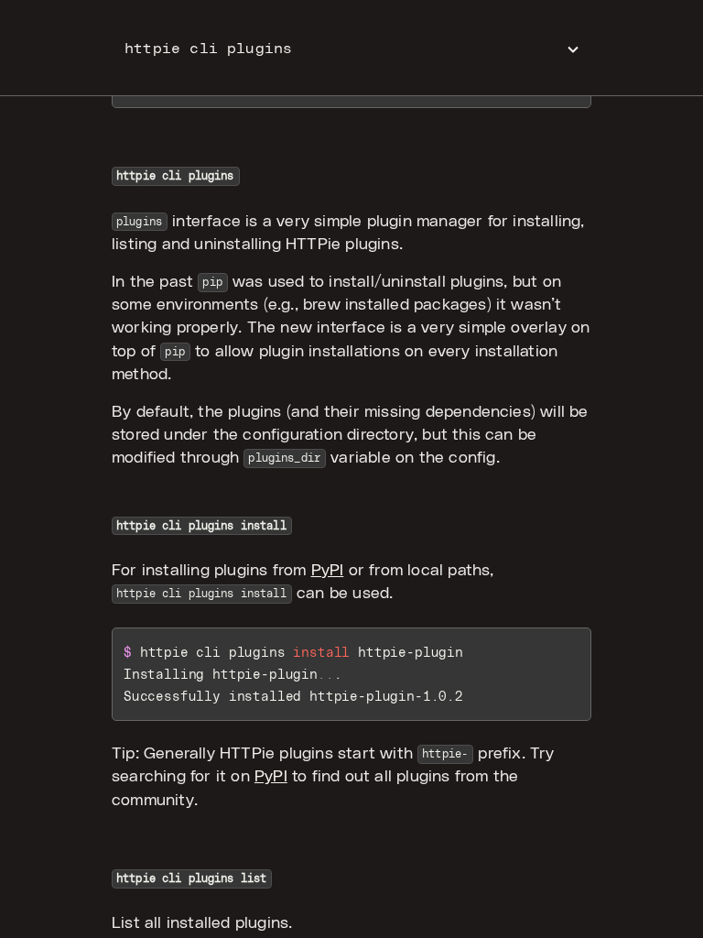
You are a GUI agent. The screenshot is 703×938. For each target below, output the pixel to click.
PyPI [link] (327, 570)
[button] (351, 48)
